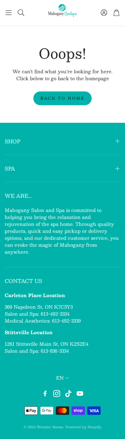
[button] (8, 12)
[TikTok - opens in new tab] (68, 393)
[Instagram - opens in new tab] (56, 393)
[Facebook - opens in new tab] (45, 393)
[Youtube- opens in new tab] (79, 393)
